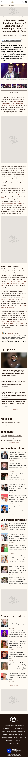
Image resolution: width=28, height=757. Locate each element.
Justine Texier (10, 333)
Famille (11, 425)
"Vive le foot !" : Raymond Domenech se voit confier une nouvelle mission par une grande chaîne (18, 623)
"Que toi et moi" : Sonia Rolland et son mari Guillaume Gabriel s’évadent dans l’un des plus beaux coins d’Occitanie (17, 644)
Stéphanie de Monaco (6, 438)
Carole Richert (18, 440)
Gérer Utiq (17, 741)
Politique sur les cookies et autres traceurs (13, 731)
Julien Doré (18, 435)
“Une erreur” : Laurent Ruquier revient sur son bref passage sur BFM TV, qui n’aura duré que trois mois (18, 655)
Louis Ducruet (16, 101)
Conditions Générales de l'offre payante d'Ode (13, 737)
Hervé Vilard (11, 435)
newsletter (26, 2)
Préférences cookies (14, 744)
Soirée (16, 425)
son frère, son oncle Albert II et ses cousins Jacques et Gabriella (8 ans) (13, 283)
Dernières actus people (9, 17)
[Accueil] (12, 2)
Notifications (9, 741)
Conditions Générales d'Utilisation (13, 725)
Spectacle (22, 425)
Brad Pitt (3, 440)
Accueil (2, 17)
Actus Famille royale (19, 17)
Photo (18, 422)
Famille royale (4, 425)
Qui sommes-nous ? (8, 728)
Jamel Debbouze (17, 438)
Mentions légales (19, 728)
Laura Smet (4, 435)
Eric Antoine (10, 440)
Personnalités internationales (8, 422)
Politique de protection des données (13, 734)
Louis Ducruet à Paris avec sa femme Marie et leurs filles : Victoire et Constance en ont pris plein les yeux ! (18, 487)
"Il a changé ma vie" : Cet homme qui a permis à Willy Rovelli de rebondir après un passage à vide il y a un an (18, 509)
